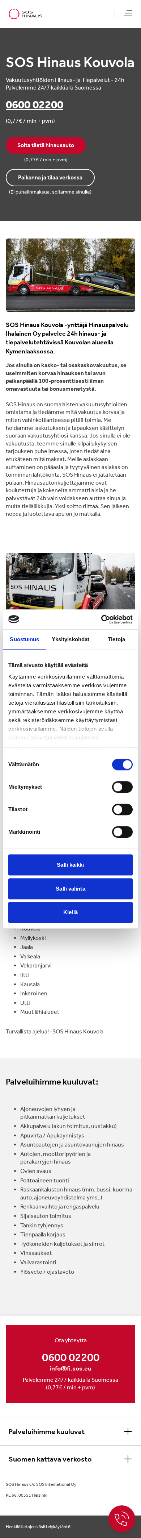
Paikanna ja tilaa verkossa (50, 177)
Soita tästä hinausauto (45, 145)
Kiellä (70, 912)
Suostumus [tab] (24, 639)
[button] (128, 13)
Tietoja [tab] (116, 639)
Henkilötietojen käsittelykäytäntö (38, 1526)
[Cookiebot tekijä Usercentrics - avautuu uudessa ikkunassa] (101, 619)
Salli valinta (70, 889)
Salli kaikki (70, 865)
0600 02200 (34, 104)
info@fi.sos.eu (70, 1368)
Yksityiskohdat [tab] (70, 639)
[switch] (122, 787)
